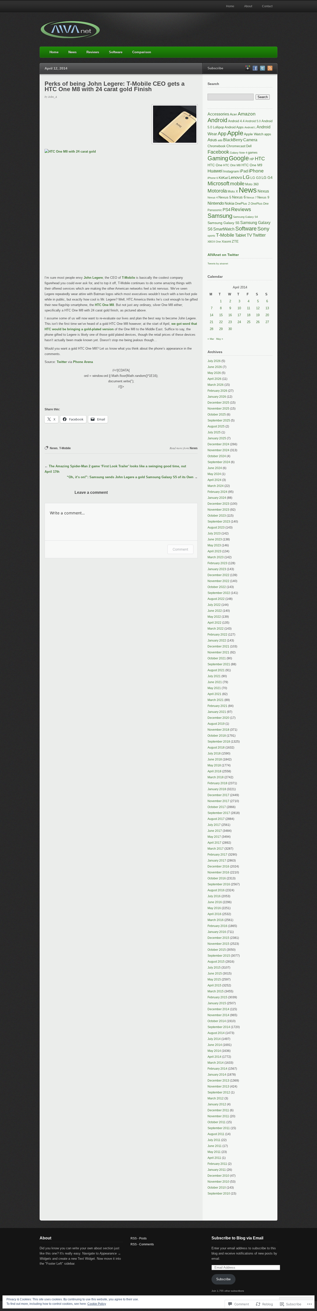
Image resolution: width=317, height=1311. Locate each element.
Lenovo (235, 177)
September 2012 (219, 1092)
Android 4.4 (236, 121)
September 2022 (219, 593)
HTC (260, 158)
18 (248, 315)
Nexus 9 (263, 197)
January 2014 (217, 1074)
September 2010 (219, 1193)
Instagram (231, 171)
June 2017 (215, 831)
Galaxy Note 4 (238, 152)
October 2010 (217, 1187)
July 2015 (214, 967)
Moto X (233, 191)
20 (267, 315)
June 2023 (215, 539)
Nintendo (216, 203)
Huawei (215, 170)
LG (246, 177)
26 (258, 322)
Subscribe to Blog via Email (237, 1238)
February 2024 (217, 492)
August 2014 (216, 1033)
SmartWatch (224, 229)
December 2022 (218, 575)
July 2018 (214, 753)
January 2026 (217, 396)
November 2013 (218, 1086)
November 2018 (218, 729)
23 (230, 322)
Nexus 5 (224, 197)
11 (248, 308)
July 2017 (214, 825)
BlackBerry (232, 140)
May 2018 (214, 765)
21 (211, 322)
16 (230, 315)
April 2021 (214, 694)
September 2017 (219, 813)
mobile (237, 183)
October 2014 (217, 1021)
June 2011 (215, 1146)
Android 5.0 (253, 121)
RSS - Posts (139, 1238)
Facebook (218, 152)
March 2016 (216, 920)
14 (211, 315)
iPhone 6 (213, 177)
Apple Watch (254, 134)
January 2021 (217, 712)
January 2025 (217, 438)
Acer (233, 114)
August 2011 (216, 1134)
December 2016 (218, 866)
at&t (220, 140)
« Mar (211, 338)
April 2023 (214, 551)
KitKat (223, 178)
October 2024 (217, 456)
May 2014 (214, 1051)
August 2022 (216, 599)
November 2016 (218, 872)
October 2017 (217, 807)
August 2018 (216, 747)
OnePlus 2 (242, 203)
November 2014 (218, 1015)
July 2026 (214, 361)
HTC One (215, 165)
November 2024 (218, 450)
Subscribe (223, 1279)
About (248, 6)
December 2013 (218, 1080)
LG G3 (255, 178)
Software (115, 52)
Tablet (240, 235)
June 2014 (215, 1045)
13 (267, 308)
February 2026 (217, 390)
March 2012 (216, 1098)
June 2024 (215, 468)
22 (221, 322)
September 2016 (219, 884)
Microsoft (218, 183)
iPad (244, 171)
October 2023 (217, 515)
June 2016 (215, 902)
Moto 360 (252, 184)
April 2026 (214, 379)
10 (239, 308)
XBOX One (214, 241)
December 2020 (218, 718)
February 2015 (217, 997)
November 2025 (218, 408)
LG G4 (267, 178)
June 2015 (215, 973)
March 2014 (216, 1062)
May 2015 (214, 979)
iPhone (256, 170)
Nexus (263, 191)
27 (267, 322)
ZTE (235, 241)
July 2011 (214, 1140)
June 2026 (215, 367)
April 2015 (214, 985)
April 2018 (214, 771)
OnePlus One (260, 203)
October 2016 (217, 878)
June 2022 (215, 611)
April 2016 (214, 914)
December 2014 (218, 1009)
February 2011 (217, 1164)
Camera (250, 140)
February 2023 (217, 563)
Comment (180, 549)
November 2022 (218, 581)
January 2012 (217, 1104)
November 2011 (218, 1116)
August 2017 (216, 819)
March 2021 (216, 700)
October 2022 (217, 587)
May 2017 (214, 836)
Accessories (218, 114)
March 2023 (216, 557)
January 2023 (217, 569)
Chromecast (235, 146)
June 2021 (215, 682)
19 (258, 315)
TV (249, 235)
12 (258, 308)
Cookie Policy (96, 1304)
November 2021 (218, 652)
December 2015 (218, 938)
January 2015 (217, 1003)
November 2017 (218, 801)
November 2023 (218, 509)
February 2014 (217, 1068)
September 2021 (219, 664)
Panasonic (215, 210)
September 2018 (219, 741)
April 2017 (214, 842)
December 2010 (218, 1175)
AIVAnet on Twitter (223, 255)
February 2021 (217, 706)
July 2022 (214, 605)
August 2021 (216, 670)
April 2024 (214, 480)
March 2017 (216, 848)
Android (217, 120)
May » (219, 338)
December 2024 (218, 444)
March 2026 (216, 385)
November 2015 (218, 944)
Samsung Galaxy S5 (223, 223)
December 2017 (218, 795)
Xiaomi (226, 241)
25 (248, 322)
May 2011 (214, 1152)
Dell (249, 146)
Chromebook (217, 146)
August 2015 (216, 961)
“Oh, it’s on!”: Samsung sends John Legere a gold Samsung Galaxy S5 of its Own (130, 477)
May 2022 (214, 616)
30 (230, 329)
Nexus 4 (213, 197)
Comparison (141, 52)
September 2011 (219, 1128)
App (222, 133)
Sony (263, 228)
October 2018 (217, 735)
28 (211, 329)
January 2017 (217, 860)
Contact (267, 6)
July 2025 (214, 432)
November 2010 (218, 1181)
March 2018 (216, 777)
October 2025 (217, 414)
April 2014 (214, 1057)
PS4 (226, 209)
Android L (250, 127)
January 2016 (217, 932)
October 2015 (217, 949)
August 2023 (216, 527)
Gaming (218, 158)
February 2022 (217, 634)
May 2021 (214, 688)
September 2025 (219, 420)
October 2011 (217, 1122)
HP (252, 159)
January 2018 (217, 789)
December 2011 (218, 1110)
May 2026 (214, 373)
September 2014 (219, 1027)
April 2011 (214, 1158)
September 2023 (219, 521)
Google (239, 158)
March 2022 (216, 628)
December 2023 (218, 503)
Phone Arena (83, 362)
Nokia (229, 203)
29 (221, 329)
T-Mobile (128, 277)
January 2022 (217, 640)
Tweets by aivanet (218, 263)
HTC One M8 (104, 305)
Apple (235, 133)
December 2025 (218, 402)
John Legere (93, 277)
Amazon (247, 113)
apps (267, 134)
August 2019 (216, 723)
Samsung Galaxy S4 (245, 216)
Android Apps (234, 127)
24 (239, 322)
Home (230, 6)
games (253, 152)
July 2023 (214, 533)
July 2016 (214, 896)
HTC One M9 (251, 165)
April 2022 (214, 622)
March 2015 (216, 991)
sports (211, 235)
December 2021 (218, 646)
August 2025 (216, 426)
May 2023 (214, 545)
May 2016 (214, 908)
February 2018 (217, 783)
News (72, 52)
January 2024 (217, 498)
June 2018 (215, 759)
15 (221, 315)
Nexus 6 (239, 197)
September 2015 (219, 955)
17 (239, 315)
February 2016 (217, 926)
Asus (212, 140)
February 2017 (217, 854)
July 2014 (214, 1039)
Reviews (92, 52)
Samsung (220, 216)
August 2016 (216, 890)
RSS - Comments (142, 1244)
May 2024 (214, 474)
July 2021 (214, 676)
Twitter (62, 362)
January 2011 (217, 1170)
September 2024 (219, 462)
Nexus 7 (251, 197)
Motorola (217, 191)
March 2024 (216, 486)
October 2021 (217, 658)
